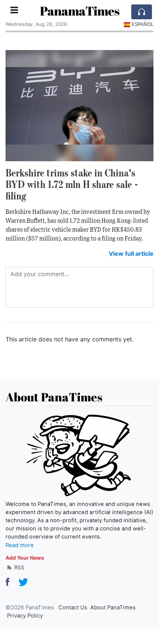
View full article (131, 253)
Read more (20, 545)
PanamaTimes (79, 11)
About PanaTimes (113, 607)
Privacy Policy (25, 615)
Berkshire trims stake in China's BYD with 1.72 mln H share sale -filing (72, 184)
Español (142, 24)
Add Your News (25, 557)
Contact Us (72, 607)
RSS (18, 567)
